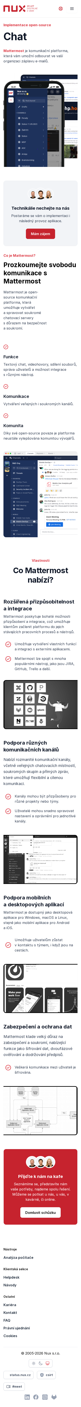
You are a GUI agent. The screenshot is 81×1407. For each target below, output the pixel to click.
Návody (9, 1285)
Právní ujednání (16, 1328)
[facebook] (35, 1397)
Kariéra (9, 1305)
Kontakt (10, 1312)
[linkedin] (27, 1397)
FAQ (6, 1320)
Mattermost (13, 51)
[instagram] (45, 1397)
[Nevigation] (72, 8)
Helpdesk (11, 1277)
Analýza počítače (18, 1257)
